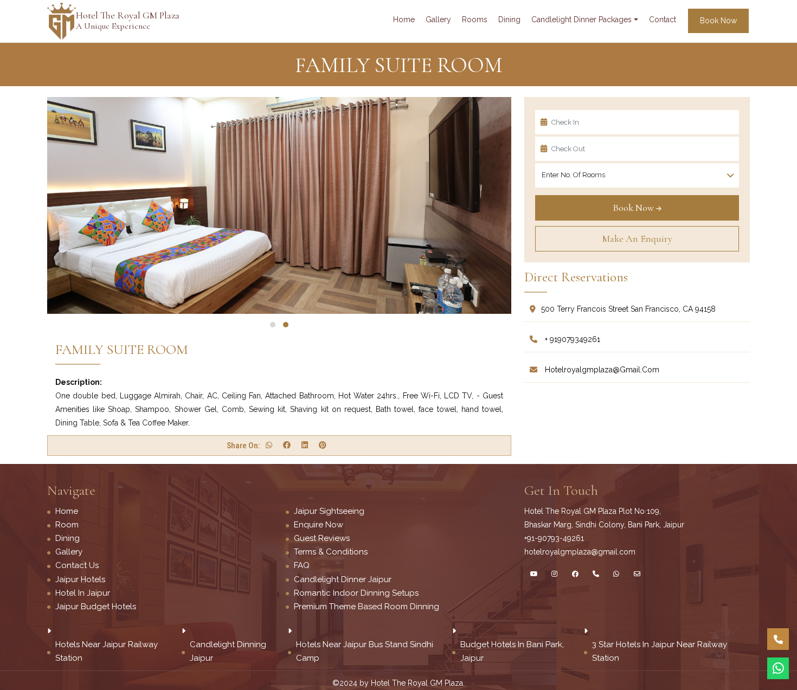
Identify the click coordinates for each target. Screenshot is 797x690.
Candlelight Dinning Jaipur (228, 651)
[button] (272, 324)
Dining (67, 538)
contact (662, 19)
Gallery (68, 552)
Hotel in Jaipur (82, 593)
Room (67, 525)
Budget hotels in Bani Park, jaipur (512, 651)
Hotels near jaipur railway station (106, 651)
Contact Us (77, 565)
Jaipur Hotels (80, 579)
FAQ (302, 565)
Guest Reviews (322, 538)
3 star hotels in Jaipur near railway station (659, 651)
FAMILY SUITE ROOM (121, 349)
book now (718, 20)
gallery (438, 19)
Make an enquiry (637, 238)
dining (509, 19)
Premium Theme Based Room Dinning (366, 606)
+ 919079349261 (571, 339)
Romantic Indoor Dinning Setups (356, 593)
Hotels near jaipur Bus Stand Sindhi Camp (364, 651)
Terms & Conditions (331, 552)
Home (404, 19)
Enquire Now (318, 525)
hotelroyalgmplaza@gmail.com (601, 369)
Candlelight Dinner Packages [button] (581, 19)
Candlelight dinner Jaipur (342, 579)
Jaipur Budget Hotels (95, 606)
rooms (474, 19)
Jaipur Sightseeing (329, 511)
